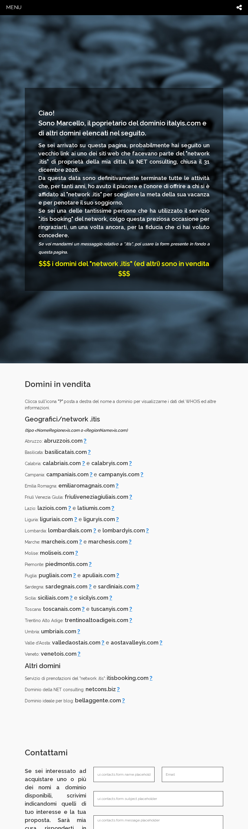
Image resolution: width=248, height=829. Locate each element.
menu (13, 7)
